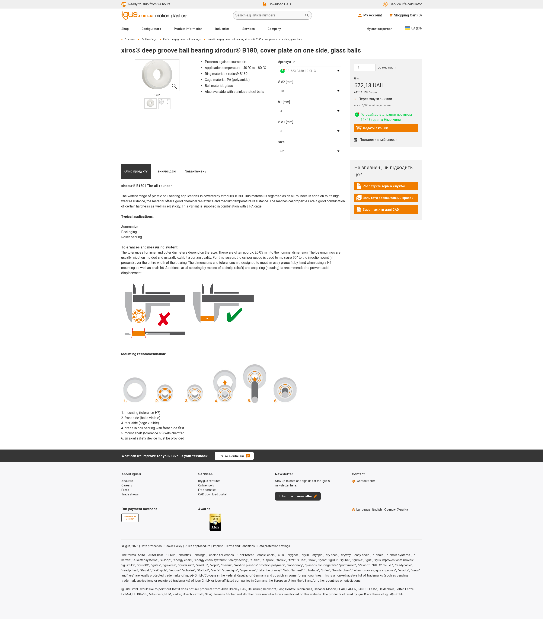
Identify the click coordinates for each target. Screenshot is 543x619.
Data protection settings (274, 546)
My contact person (379, 29)
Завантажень (195, 171)
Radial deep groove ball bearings (182, 39)
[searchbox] (269, 15)
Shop (125, 29)
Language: (369, 509)
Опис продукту (136, 171)
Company (274, 29)
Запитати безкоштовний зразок (384, 199)
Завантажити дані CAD (377, 211)
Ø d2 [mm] (285, 82)
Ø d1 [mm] (285, 122)
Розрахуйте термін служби (380, 187)
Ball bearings (149, 39)
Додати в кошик (372, 129)
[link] (386, 187)
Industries (222, 29)
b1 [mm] (284, 102)
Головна (130, 39)
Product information (188, 29)
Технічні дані (166, 171)
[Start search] (307, 15)
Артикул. (284, 62)
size (281, 142)
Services (248, 29)
